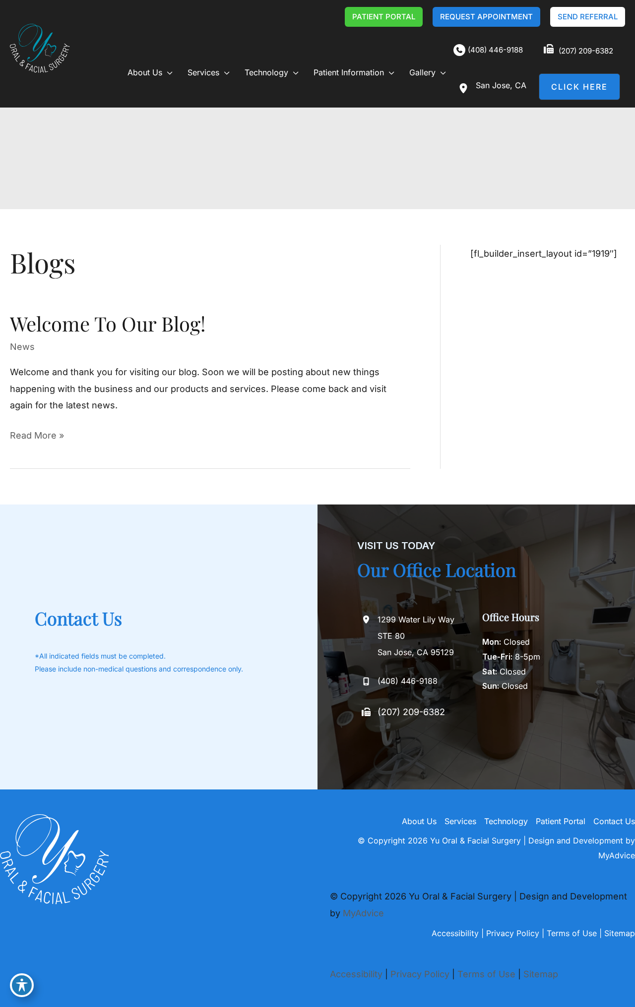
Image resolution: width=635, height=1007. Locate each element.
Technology (506, 821)
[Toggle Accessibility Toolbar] (22, 985)
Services (460, 821)
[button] (384, 17)
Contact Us (614, 821)
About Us (419, 821)
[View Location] (464, 88)
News (22, 346)
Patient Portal (560, 821)
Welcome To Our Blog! (107, 323)
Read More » (37, 437)
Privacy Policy (512, 933)
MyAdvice (616, 855)
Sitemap (619, 933)
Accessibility (455, 933)
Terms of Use (572, 933)
